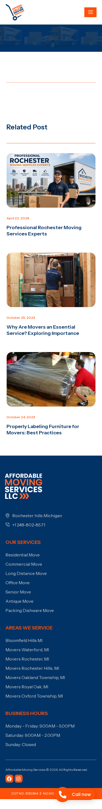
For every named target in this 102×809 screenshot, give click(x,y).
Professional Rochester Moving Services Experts (44, 231)
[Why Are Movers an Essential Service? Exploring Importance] (51, 280)
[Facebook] (9, 779)
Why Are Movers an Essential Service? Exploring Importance (43, 330)
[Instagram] (19, 779)
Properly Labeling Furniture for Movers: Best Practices (43, 429)
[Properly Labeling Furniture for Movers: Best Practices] (51, 379)
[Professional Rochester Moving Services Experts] (51, 180)
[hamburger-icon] (90, 12)
